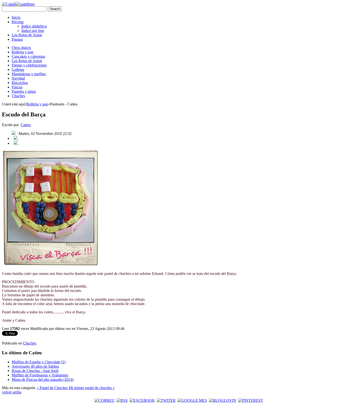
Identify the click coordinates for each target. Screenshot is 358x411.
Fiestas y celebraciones (29, 65)
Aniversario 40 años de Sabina (35, 366)
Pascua (17, 87)
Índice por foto (32, 30)
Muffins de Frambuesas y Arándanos (40, 375)
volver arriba (11, 392)
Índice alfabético (34, 26)
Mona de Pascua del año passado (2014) (43, 379)
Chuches (18, 96)
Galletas (18, 69)
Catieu (26, 125)
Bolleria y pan (22, 52)
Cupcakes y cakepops (28, 56)
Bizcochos (20, 83)
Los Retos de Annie (27, 35)
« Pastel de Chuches (53, 388)
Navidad (18, 78)
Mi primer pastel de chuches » (92, 388)
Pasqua (17, 39)
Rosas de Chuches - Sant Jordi (35, 371)
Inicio (16, 17)
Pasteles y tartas (24, 91)
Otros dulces (21, 48)
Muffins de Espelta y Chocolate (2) (39, 362)
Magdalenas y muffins (29, 74)
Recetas (18, 22)
